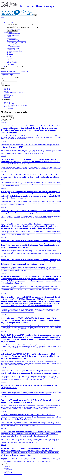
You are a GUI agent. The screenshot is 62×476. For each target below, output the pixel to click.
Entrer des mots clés (12, 24)
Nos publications (8, 59)
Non (8, 121)
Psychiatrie (10, 54)
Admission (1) (10, 108)
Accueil (3, 67)
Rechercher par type (12, 26)
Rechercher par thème (12, 27)
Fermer (2, 17)
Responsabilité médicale (13, 35)
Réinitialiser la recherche (13, 29)
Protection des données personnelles (13, 474)
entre (2, 80)
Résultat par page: (5, 117)
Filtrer (2, 68)
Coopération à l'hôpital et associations (16, 41)
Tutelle (9, 52)
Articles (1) (7, 89)
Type (11, 116)
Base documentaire (9, 23)
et (1, 82)
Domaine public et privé (13, 48)
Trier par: (3, 116)
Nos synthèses (10, 64)
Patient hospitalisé (11, 38)
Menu (35, 15)
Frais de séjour (11, 49)
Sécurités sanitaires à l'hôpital (14, 51)
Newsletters (7, 466)
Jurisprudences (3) (8, 95)
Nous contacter (8, 469)
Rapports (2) (7, 97)
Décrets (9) (7, 94)
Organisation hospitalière (13, 33)
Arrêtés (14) (7, 88)
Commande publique (12, 43)
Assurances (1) (7, 102)
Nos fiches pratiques (12, 62)
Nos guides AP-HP (12, 61)
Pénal (8, 45)
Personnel (9, 36)
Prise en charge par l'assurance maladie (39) (18, 105)
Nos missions (10, 58)
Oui (3, 121)
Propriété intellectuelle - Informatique (16, 42)
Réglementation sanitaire (13, 46)
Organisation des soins (13, 39)
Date (7, 116)
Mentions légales (8, 472)
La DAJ (6, 55)
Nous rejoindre (7, 471)
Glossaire (6, 468)
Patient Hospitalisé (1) (9, 106)
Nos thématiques (8, 32)
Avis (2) (6, 91)
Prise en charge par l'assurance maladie (10, 73)
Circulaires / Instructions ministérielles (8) (14, 92)
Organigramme (11, 57)
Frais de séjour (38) (9, 104)
